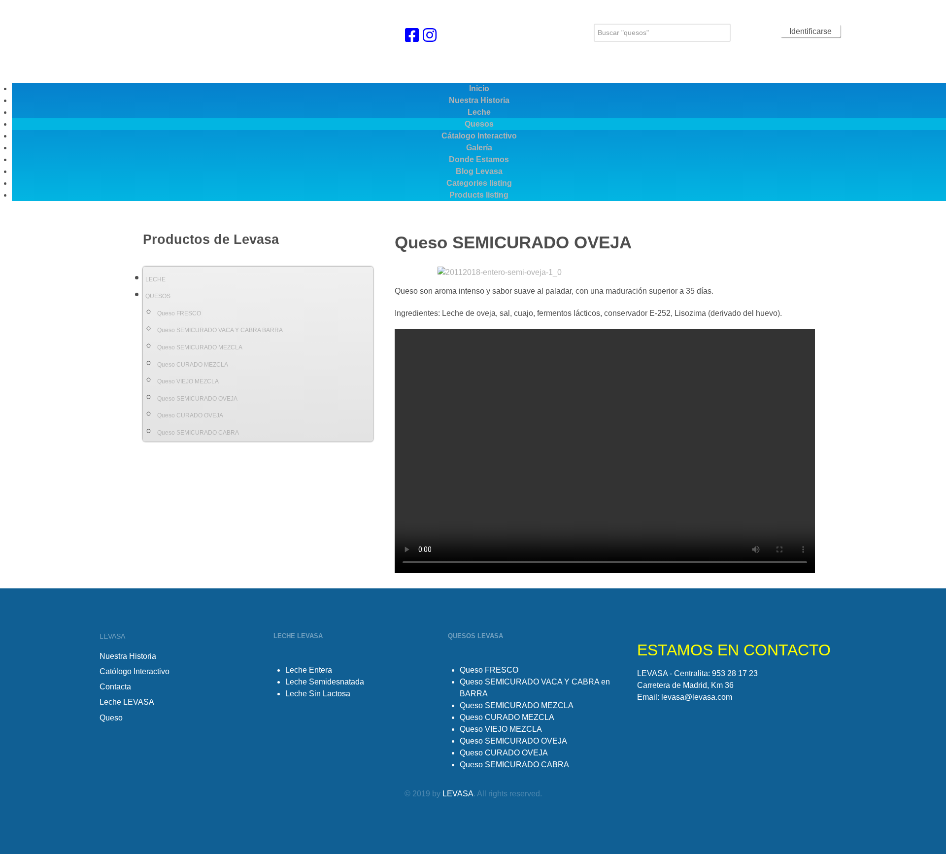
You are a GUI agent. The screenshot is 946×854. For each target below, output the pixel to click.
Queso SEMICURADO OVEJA (197, 398)
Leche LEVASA (127, 702)
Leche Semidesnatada (324, 682)
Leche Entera (308, 670)
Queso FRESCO (179, 313)
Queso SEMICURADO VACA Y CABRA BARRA (220, 330)
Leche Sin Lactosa (317, 693)
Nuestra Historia (128, 656)
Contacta (115, 687)
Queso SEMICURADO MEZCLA (199, 347)
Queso (111, 718)
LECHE (155, 279)
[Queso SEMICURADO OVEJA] (500, 272)
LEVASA (457, 793)
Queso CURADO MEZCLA (192, 364)
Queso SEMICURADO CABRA (198, 432)
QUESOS (157, 296)
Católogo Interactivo (134, 671)
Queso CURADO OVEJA (190, 415)
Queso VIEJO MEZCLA (188, 381)
